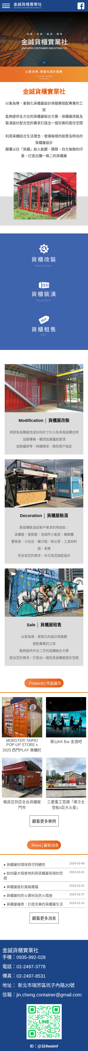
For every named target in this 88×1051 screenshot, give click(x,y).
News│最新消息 (45, 845)
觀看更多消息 (44, 918)
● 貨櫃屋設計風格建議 (21, 887)
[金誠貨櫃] (24, 7)
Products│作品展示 (45, 683)
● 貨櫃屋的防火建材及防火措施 (28, 895)
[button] (40, 63)
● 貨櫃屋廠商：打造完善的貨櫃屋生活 (33, 904)
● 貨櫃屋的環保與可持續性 (24, 865)
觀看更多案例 (44, 821)
